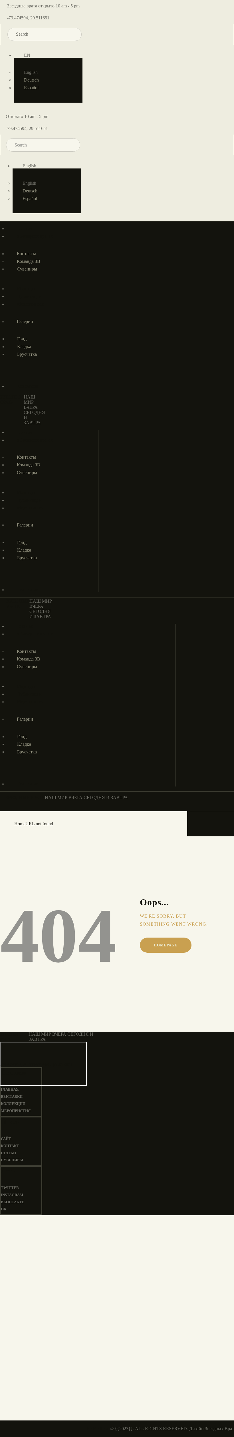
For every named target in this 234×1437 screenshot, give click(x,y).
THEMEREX (96, 1428)
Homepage (165, 945)
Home (19, 823)
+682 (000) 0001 (57, 1064)
